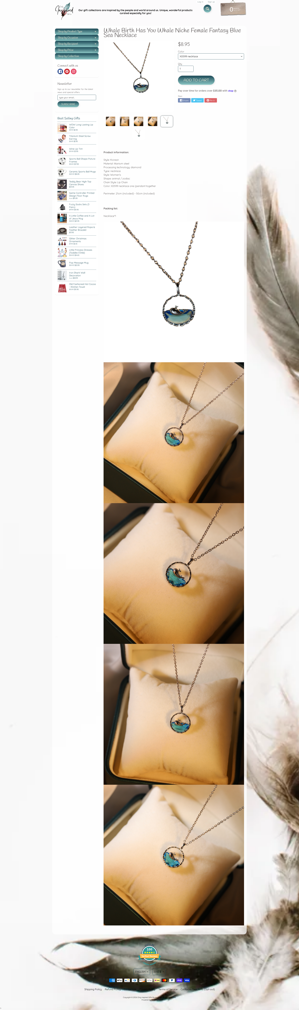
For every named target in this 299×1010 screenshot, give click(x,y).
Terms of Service (168, 989)
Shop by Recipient (78, 44)
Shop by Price (78, 50)
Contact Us (130, 989)
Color (181, 51)
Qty (180, 63)
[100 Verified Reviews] (149, 966)
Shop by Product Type (78, 32)
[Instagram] (73, 71)
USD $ (157, 971)
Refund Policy (113, 989)
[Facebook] (60, 71)
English (140, 971)
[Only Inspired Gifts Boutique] (64, 11)
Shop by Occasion (78, 38)
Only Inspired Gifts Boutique (148, 997)
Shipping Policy (93, 989)
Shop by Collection (68, 56)
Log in (200, 2)
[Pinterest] (67, 71)
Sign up (211, 2)
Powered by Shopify (149, 1000)
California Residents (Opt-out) (198, 989)
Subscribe (68, 104)
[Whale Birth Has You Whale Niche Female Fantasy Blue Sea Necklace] (110, 121)
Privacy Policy (147, 989)
